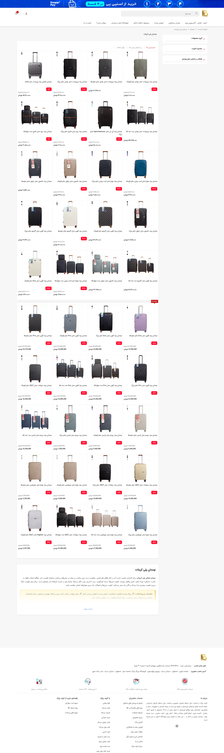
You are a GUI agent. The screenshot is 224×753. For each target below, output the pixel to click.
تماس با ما (87, 22)
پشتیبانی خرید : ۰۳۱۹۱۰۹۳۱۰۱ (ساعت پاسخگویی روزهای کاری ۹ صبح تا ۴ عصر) (162, 665)
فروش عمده (158, 22)
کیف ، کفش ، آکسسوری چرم (196, 22)
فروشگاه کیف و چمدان (119, 22)
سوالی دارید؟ (101, 22)
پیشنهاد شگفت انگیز (141, 22)
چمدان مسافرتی (174, 22)
